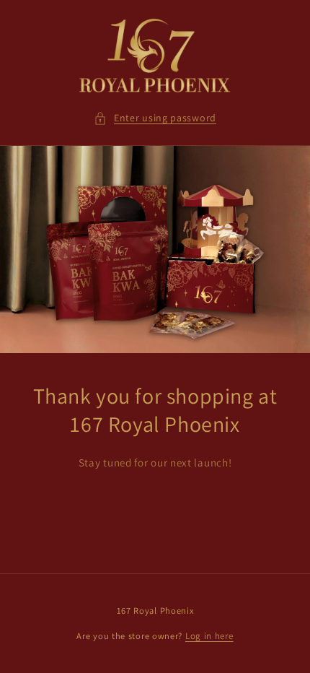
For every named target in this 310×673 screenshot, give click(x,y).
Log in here (209, 636)
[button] (155, 118)
